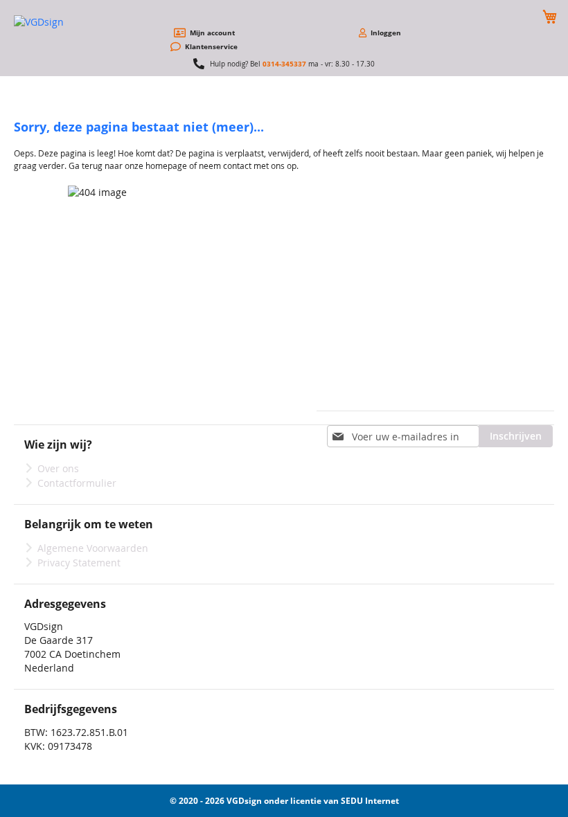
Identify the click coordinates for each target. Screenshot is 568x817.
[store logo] (66, 22)
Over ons (58, 468)
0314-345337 (284, 64)
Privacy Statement (79, 562)
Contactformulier (76, 483)
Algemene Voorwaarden (92, 548)
